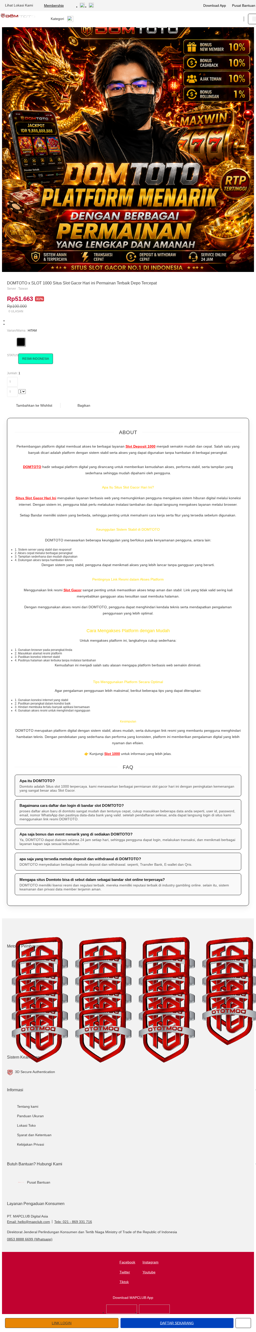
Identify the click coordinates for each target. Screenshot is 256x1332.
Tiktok (124, 1282)
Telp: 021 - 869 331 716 (73, 1221)
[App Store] (121, 1312)
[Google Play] (154, 1312)
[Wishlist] (215, 19)
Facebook (127, 1262)
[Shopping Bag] (225, 19)
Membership (54, 5)
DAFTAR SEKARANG (177, 1323)
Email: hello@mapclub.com (28, 1221)
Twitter (125, 1272)
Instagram (150, 1262)
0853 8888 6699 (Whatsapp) (29, 1239)
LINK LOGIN (62, 1323)
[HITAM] (21, 342)
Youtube (149, 1272)
